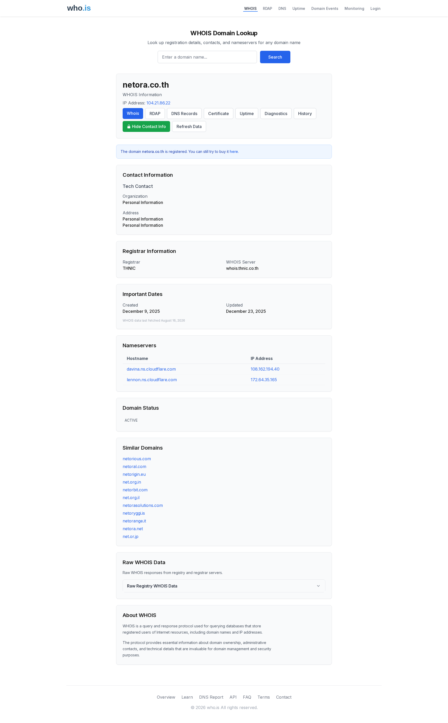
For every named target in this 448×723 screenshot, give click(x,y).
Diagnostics (276, 113)
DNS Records (184, 113)
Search (275, 57)
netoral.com (134, 466)
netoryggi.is (134, 513)
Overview (166, 697)
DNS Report (211, 697)
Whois (133, 113)
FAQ (247, 697)
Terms (263, 697)
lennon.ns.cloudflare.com (152, 379)
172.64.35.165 (264, 379)
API (233, 697)
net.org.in (132, 482)
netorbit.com (135, 489)
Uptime (298, 8)
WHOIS (250, 8)
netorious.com (137, 458)
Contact (283, 697)
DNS (282, 8)
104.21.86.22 (158, 102)
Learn (187, 697)
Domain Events (324, 8)
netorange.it (134, 520)
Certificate (218, 113)
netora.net (133, 528)
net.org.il (131, 497)
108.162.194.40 (265, 369)
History (305, 113)
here (234, 151)
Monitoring (354, 8)
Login (375, 8)
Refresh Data (189, 126)
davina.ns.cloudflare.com (151, 369)
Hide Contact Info (149, 126)
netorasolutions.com (143, 505)
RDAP (267, 8)
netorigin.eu (134, 474)
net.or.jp (130, 536)
